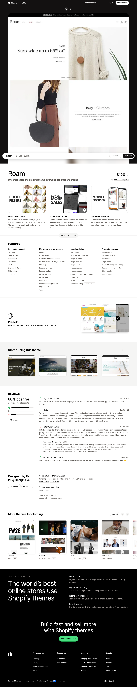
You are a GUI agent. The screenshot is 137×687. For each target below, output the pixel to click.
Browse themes (90, 3)
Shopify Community (88, 667)
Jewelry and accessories (41, 667)
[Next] (127, 350)
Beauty (35, 663)
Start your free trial (68, 639)
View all (115, 514)
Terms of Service (14, 681)
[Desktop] (66, 9)
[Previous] (122, 350)
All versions (54, 482)
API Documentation (88, 663)
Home (34, 670)
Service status (111, 670)
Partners (109, 663)
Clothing (35, 659)
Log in (111, 3)
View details (44, 482)
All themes (27, 486)
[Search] (104, 2)
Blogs (83, 670)
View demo (115, 156)
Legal (108, 667)
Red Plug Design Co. (121, 180)
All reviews (14, 420)
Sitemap (61, 681)
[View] (21, 366)
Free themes (61, 663)
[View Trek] (105, 318)
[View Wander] (92, 318)
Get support (14, 486)
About (108, 659)
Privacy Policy (28, 681)
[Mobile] (70, 9)
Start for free (122, 3)
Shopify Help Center (89, 659)
